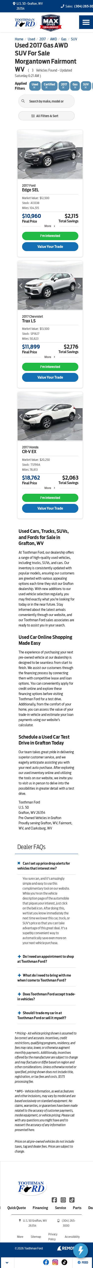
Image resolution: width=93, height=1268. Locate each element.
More (47, 226)
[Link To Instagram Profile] (63, 1199)
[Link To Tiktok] (64, 1265)
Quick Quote (16, 1208)
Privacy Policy (52, 1236)
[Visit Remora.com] (67, 1249)
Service (60, 1208)
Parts (77, 1208)
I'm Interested (50, 236)
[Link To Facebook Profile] (54, 1199)
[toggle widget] (80, 1250)
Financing (40, 1208)
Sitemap (36, 1237)
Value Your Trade (50, 247)
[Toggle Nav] (86, 22)
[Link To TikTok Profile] (72, 1199)
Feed (85, 1262)
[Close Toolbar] (8, 1262)
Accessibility (72, 1237)
